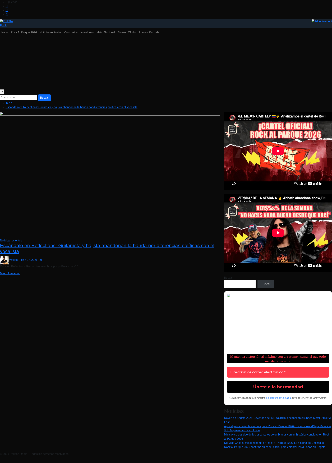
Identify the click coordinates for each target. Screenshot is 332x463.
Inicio (4, 32)
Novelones (87, 32)
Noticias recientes (51, 32)
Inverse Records (149, 32)
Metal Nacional (105, 32)
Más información (10, 273)
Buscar (44, 97)
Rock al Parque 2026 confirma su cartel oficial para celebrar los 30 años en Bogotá (274, 447)
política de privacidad (278, 397)
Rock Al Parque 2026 (24, 32)
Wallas (13, 259)
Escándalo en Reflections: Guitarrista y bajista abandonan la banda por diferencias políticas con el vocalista (71, 107)
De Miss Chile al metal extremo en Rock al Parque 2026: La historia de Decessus (274, 442)
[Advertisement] (166, 63)
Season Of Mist (127, 32)
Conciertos (71, 32)
